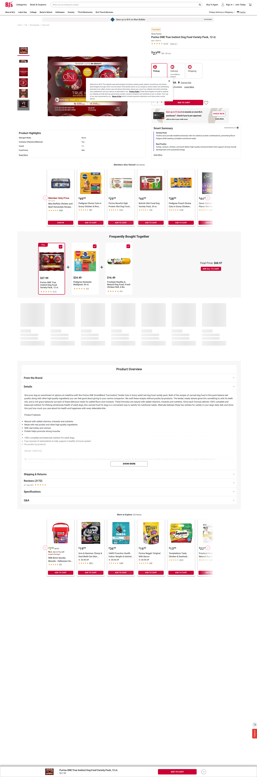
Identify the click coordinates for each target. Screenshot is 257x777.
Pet (26, 25)
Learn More (189, 87)
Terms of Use (116, 96)
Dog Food (45, 25)
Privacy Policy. (134, 91)
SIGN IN (60, 223)
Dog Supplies (34, 25)
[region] (129, 89)
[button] (206, 102)
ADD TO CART (184, 102)
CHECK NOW (218, 114)
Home (19, 25)
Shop (156, 34)
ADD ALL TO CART (211, 269)
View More (158, 155)
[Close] (169, 81)
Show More (129, 463)
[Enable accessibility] (254, 724)
